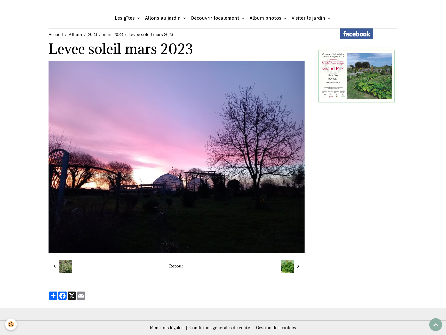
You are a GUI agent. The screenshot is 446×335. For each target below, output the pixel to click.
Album (75, 34)
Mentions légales (167, 327)
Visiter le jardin (309, 18)
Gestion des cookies (276, 328)
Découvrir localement (216, 18)
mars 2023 (113, 34)
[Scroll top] (435, 324)
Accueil (56, 34)
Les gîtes (125, 18)
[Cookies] (11, 324)
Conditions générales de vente (219, 327)
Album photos (266, 18)
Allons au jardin (163, 18)
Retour (176, 266)
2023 (92, 34)
